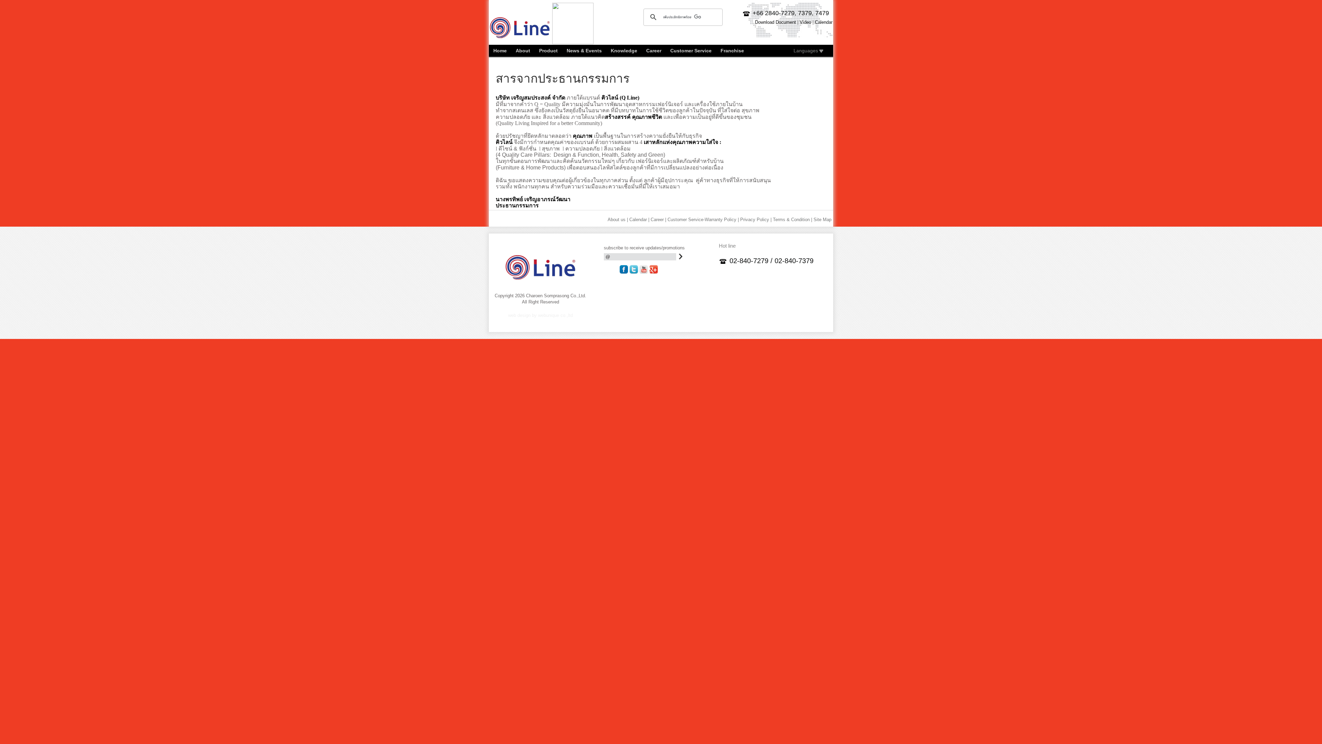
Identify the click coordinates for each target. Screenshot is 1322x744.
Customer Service (691, 50)
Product (548, 50)
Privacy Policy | (756, 219)
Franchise (732, 50)
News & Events (584, 50)
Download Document (775, 22)
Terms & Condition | (792, 219)
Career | (658, 219)
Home (500, 50)
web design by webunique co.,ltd (540, 315)
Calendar (823, 22)
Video (805, 22)
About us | (618, 219)
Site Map (822, 219)
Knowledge (624, 50)
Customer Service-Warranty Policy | (703, 219)
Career (653, 50)
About (523, 50)
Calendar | (639, 219)
